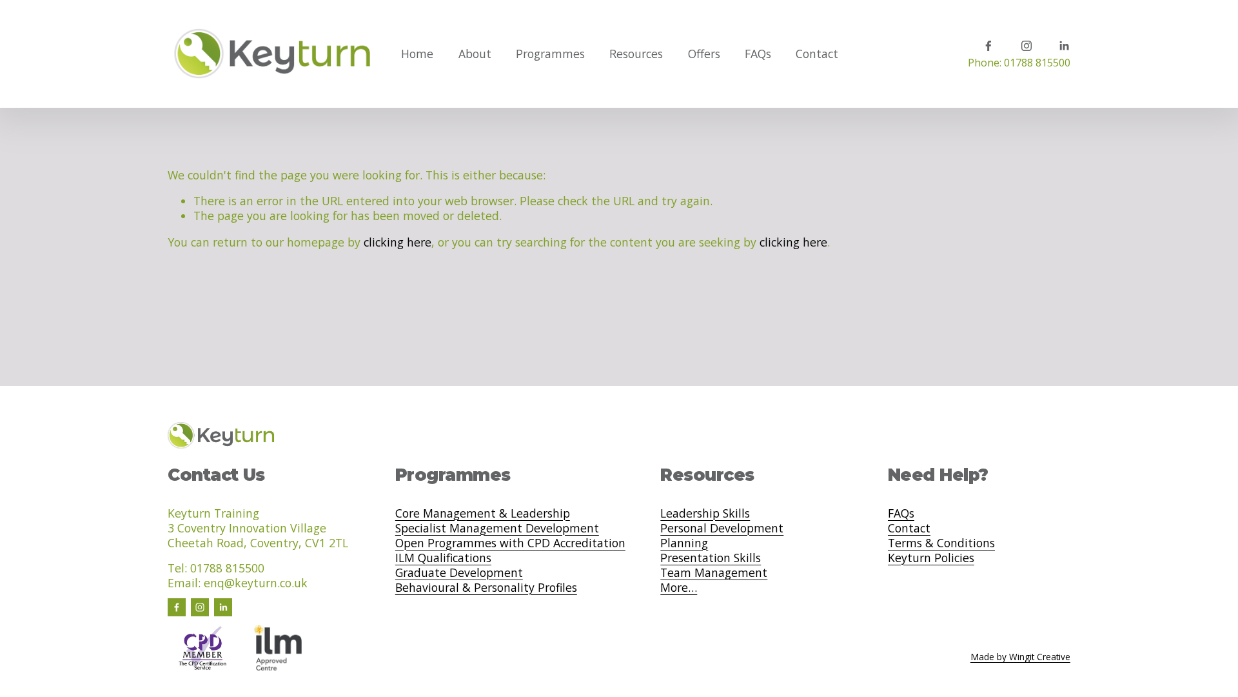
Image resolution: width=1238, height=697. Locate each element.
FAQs (758, 53)
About (474, 53)
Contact (817, 53)
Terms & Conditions (941, 543)
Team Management (713, 572)
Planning (684, 543)
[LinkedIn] (1063, 45)
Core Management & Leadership (482, 513)
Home (417, 53)
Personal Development (721, 528)
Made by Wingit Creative (1020, 657)
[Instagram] (1026, 45)
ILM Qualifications (443, 558)
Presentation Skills (710, 558)
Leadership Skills (705, 513)
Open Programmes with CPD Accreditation (510, 543)
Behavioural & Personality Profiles (486, 587)
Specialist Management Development (497, 528)
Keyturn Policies (931, 558)
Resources (636, 53)
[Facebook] (988, 45)
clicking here (397, 242)
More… (678, 587)
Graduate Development (459, 572)
